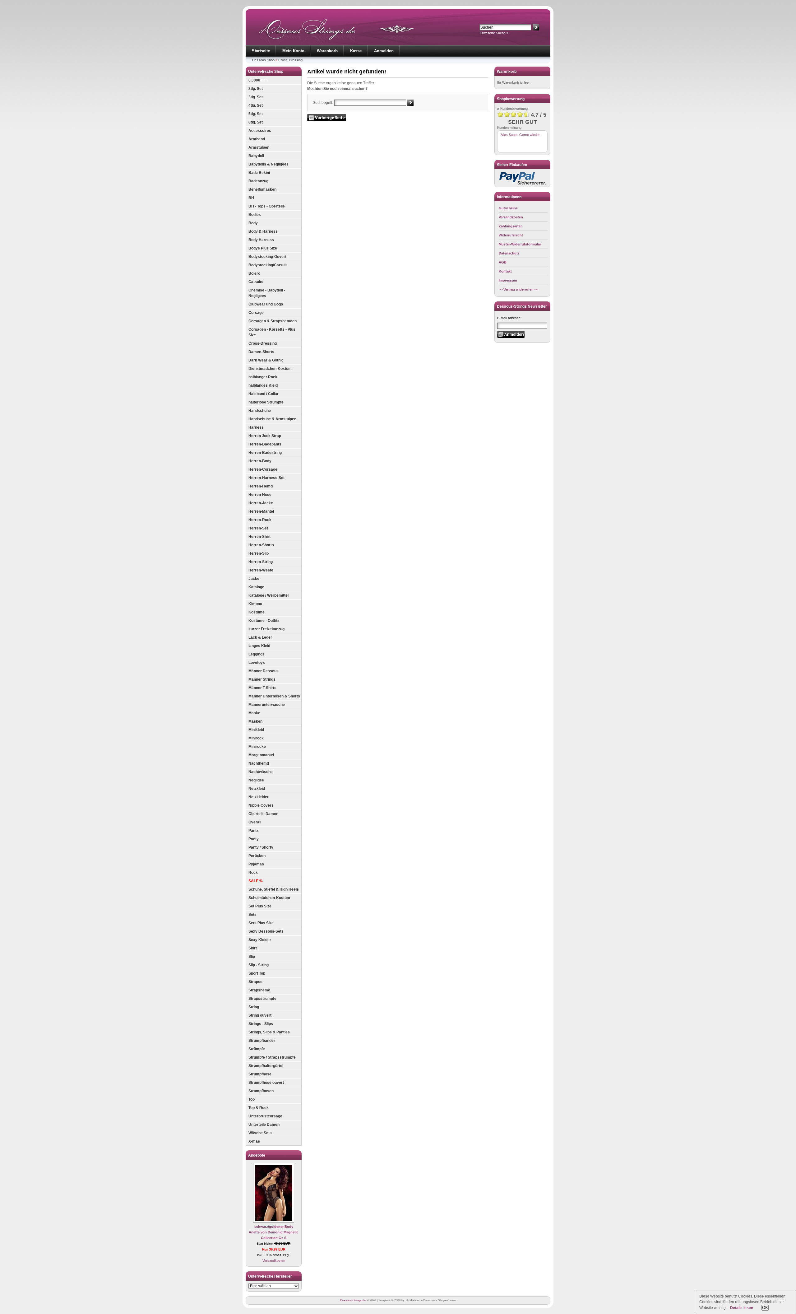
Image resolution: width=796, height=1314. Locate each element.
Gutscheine (508, 208)
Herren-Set (258, 528)
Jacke (253, 578)
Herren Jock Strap (264, 436)
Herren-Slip (258, 553)
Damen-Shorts (261, 352)
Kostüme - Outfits (264, 620)
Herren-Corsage (262, 469)
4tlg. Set (255, 105)
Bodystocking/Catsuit (267, 265)
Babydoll (256, 156)
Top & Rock (258, 1108)
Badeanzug (258, 181)
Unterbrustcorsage (265, 1116)
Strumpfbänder (261, 1040)
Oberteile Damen (263, 814)
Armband (256, 139)
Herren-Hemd (260, 486)
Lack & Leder (260, 637)
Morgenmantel (261, 755)
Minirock (256, 738)
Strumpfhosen (261, 1091)
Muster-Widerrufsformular (520, 244)
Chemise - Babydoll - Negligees (266, 293)
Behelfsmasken (262, 189)
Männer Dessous (263, 671)
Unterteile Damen (264, 1124)
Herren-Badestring (265, 452)
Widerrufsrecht (511, 235)
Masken (255, 721)
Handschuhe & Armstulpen (272, 419)
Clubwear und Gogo (265, 304)
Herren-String (260, 562)
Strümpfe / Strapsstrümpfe (272, 1057)
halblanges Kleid (263, 385)
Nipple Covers (261, 805)
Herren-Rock (259, 520)
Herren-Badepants (264, 444)
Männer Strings (261, 679)
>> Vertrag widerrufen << (518, 289)
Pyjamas (256, 864)
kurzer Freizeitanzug (266, 629)
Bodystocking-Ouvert (267, 256)
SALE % (255, 881)
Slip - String (258, 965)
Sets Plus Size (261, 923)
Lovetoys (256, 662)
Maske (254, 713)
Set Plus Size (259, 906)
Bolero (254, 273)
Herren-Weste (260, 570)
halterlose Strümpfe (266, 402)
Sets (252, 914)
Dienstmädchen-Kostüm (270, 368)
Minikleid (256, 730)
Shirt (252, 948)
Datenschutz (509, 253)
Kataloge (256, 587)
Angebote (256, 1155)
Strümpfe (256, 1049)
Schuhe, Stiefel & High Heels (273, 889)
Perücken (257, 856)
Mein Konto (293, 51)
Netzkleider (258, 797)
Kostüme (256, 612)
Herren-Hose (259, 494)
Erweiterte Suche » (494, 33)
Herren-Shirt (259, 536)
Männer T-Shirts (262, 688)
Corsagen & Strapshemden (272, 321)
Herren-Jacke (260, 503)
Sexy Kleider (259, 940)
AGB (503, 262)
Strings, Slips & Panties (269, 1032)
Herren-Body (259, 461)
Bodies (254, 214)
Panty (253, 839)
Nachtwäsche (260, 772)
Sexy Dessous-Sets (266, 931)
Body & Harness (263, 231)
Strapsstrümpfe (262, 998)
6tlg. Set (255, 122)
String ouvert (259, 1015)
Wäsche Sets (260, 1133)
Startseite (261, 51)
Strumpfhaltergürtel (265, 1066)
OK (765, 1307)
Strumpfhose (259, 1074)
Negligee (256, 780)
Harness (256, 427)
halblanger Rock (262, 377)
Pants (253, 830)
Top (251, 1099)
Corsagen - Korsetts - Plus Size (271, 332)
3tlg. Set (255, 97)
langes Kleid (259, 646)
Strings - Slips (260, 1024)
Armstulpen (258, 147)
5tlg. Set (255, 114)
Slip (251, 956)
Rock (253, 872)
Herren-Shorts (261, 545)
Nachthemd (258, 763)
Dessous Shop (263, 60)
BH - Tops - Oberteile (266, 206)
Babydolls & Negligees (268, 164)
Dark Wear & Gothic (266, 360)
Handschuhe (259, 410)
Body (253, 223)
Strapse (255, 982)
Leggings (256, 654)
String (253, 1007)
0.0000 (254, 80)
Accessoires (259, 130)
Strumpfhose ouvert (266, 1082)
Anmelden (384, 51)
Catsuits (255, 282)
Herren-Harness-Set (266, 478)
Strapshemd (259, 990)
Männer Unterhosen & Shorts (274, 696)
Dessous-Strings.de (353, 1300)
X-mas (254, 1141)
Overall (254, 822)
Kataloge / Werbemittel (268, 595)
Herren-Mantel (261, 511)
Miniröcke (257, 746)
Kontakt (505, 271)
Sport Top (256, 973)
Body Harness (261, 240)
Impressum (508, 280)
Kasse (356, 51)
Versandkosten (273, 1260)
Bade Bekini (259, 172)
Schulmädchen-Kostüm (269, 898)
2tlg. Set (255, 88)
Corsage (256, 312)
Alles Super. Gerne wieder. (520, 135)
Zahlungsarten (511, 226)
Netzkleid (256, 788)
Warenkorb (327, 51)
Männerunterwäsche (266, 704)
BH (251, 198)
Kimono (255, 604)
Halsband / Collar (263, 394)
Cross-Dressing (290, 60)
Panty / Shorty (260, 847)
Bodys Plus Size (262, 248)
